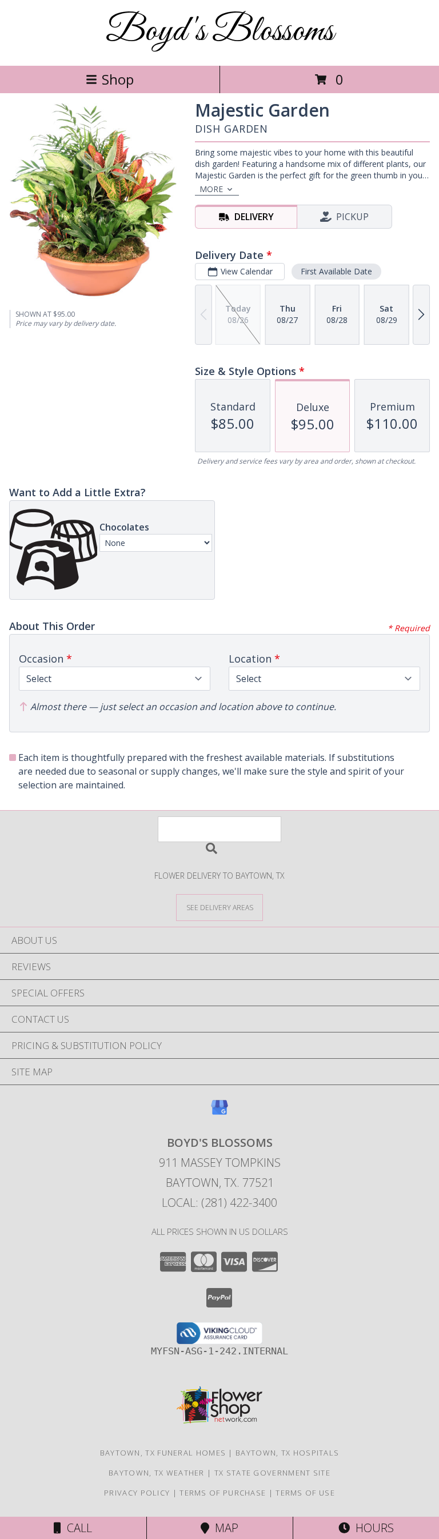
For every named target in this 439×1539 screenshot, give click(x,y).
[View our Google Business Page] (219, 1112)
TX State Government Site (272, 1473)
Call (76, 1528)
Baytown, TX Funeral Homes (163, 1453)
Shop (118, 79)
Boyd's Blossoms (220, 32)
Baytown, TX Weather (157, 1473)
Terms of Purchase (222, 1493)
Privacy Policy (137, 1493)
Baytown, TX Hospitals (287, 1453)
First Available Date (336, 271)
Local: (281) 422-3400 (219, 1202)
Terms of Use (305, 1493)
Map (223, 1528)
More (211, 189)
